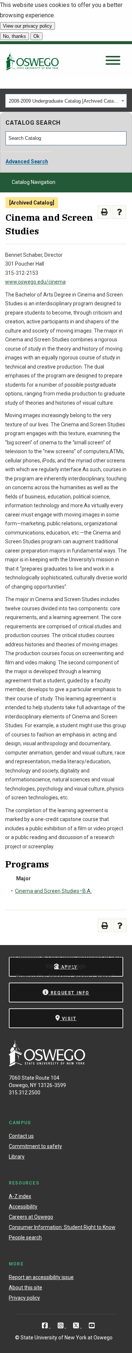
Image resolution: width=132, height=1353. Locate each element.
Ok (36, 36)
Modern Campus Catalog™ (81, 976)
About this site (25, 1287)
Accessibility (23, 1207)
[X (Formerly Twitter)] (77, 1325)
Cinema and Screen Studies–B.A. (53, 891)
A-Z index (20, 1196)
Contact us (21, 1136)
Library (17, 1157)
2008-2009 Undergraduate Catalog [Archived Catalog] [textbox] (64, 101)
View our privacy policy (27, 26)
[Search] (121, 138)
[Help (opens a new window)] (119, 212)
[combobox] (66, 101)
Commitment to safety (35, 1146)
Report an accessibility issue (41, 1277)
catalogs (29, 955)
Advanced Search (27, 161)
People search (25, 1237)
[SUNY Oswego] (47, 1064)
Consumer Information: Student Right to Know (62, 1227)
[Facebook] (46, 1325)
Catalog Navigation (33, 182)
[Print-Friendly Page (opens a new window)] (104, 212)
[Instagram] (61, 1325)
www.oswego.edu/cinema (35, 282)
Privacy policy (24, 1298)
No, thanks (14, 36)
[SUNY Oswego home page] (32, 61)
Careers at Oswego (31, 1217)
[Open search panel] (113, 61)
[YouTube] (92, 1325)
